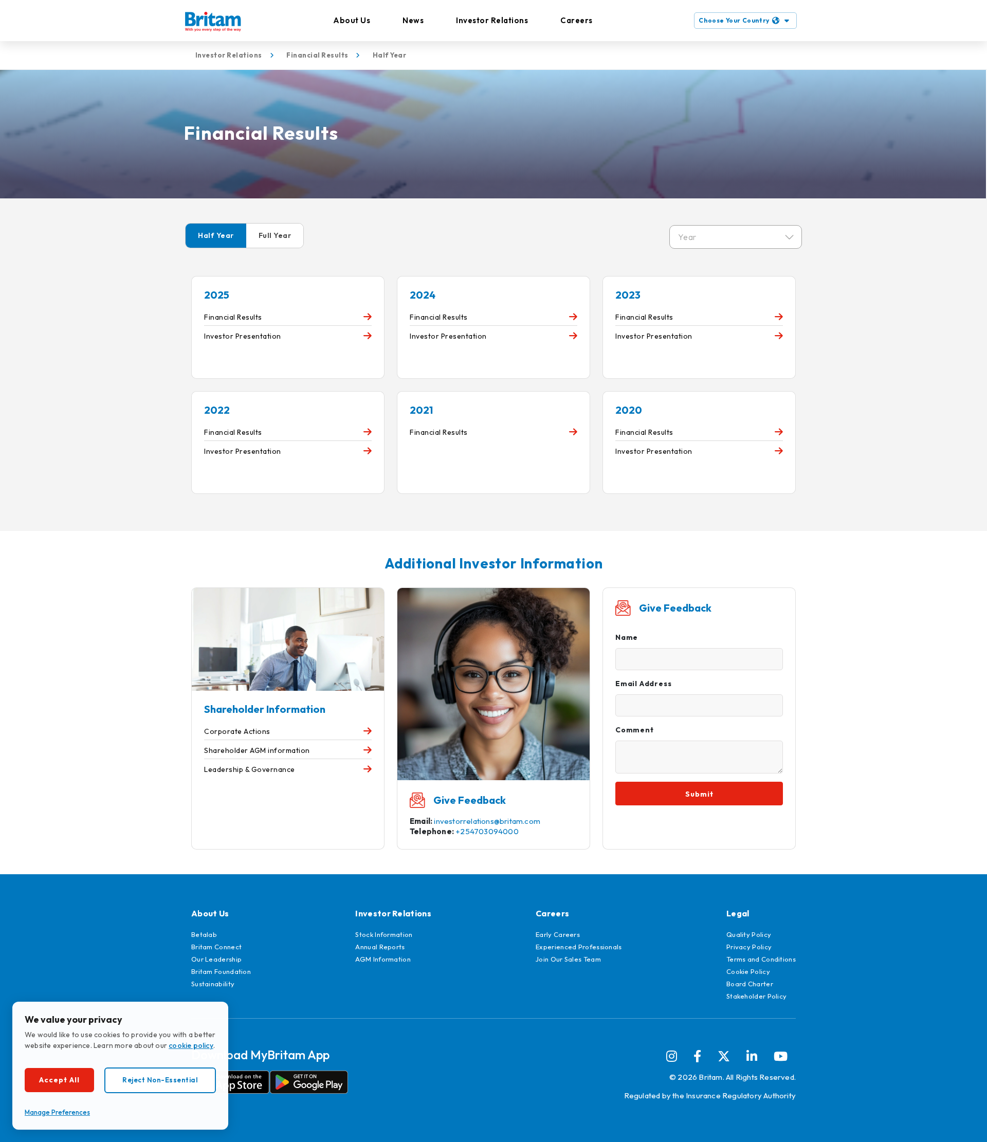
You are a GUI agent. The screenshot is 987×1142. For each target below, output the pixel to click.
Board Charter (749, 984)
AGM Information (383, 959)
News (413, 20)
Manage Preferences (57, 1112)
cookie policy (191, 1045)
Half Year (216, 235)
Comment (634, 729)
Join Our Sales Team (568, 959)
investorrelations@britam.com (487, 821)
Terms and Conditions (761, 959)
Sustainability (212, 984)
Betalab (204, 934)
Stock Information (383, 934)
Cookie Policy (748, 971)
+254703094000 (487, 831)
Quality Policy (748, 934)
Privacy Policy (749, 947)
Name (626, 637)
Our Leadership (216, 959)
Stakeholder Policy (756, 996)
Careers (576, 20)
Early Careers (558, 934)
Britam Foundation (221, 971)
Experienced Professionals (579, 947)
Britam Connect (216, 947)
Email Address (643, 683)
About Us (351, 20)
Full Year (275, 235)
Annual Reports (380, 947)
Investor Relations (492, 20)
